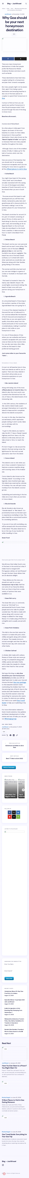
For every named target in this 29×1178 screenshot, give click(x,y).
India (8, 8)
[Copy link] (17, 735)
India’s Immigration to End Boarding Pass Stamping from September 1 (13, 1010)
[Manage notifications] (4, 1173)
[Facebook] (10, 812)
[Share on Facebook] (10, 735)
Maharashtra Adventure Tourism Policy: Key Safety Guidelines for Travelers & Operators (14, 1021)
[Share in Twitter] (7, 735)
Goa (12, 8)
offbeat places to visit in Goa (16, 169)
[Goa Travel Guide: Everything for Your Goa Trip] (14, 1122)
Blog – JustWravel (14, 3)
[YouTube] (10, 817)
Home (3, 8)
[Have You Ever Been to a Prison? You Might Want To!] (14, 1053)
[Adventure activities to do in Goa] (14, 745)
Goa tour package (19, 682)
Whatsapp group (10, 719)
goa (3, 724)
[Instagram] (14, 817)
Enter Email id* (8, 971)
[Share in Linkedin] (13, 735)
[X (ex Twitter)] (14, 812)
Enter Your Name (9, 964)
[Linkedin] (18, 812)
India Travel (8, 724)
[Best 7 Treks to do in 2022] (14, 757)
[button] (3, 4)
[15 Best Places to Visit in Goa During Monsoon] (14, 1088)
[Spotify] (18, 817)
